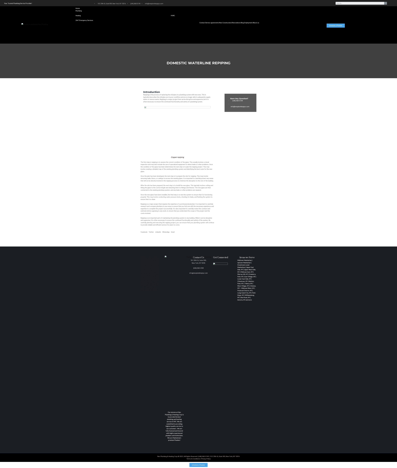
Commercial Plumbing (309, 13)
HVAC (173, 16)
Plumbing (79, 11)
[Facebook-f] (291, 3)
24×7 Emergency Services (84, 20)
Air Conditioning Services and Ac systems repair (226, 18)
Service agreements (212, 23)
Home (78, 8)
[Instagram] (295, 3)
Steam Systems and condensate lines (158, 18)
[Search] (385, 3)
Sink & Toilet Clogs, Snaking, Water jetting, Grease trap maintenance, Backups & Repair (169, 23)
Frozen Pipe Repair (133, 23)
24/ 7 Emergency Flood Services (115, 23)
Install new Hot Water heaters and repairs (92, 13)
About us (256, 23)
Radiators (142, 18)
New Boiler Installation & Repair (89, 18)
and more (249, 300)
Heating (78, 16)
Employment (248, 23)
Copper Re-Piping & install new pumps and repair (217, 13)
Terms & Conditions (193, 459)
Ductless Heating (179, 18)
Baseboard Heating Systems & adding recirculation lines (119, 18)
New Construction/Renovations (229, 23)
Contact (202, 23)
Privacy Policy (206, 459)
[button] (198, 25)
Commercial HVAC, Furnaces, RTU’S (197, 18)
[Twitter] (286, 3)
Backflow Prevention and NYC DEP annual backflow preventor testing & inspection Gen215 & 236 (268, 13)
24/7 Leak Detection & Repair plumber (91, 23)
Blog (242, 23)
